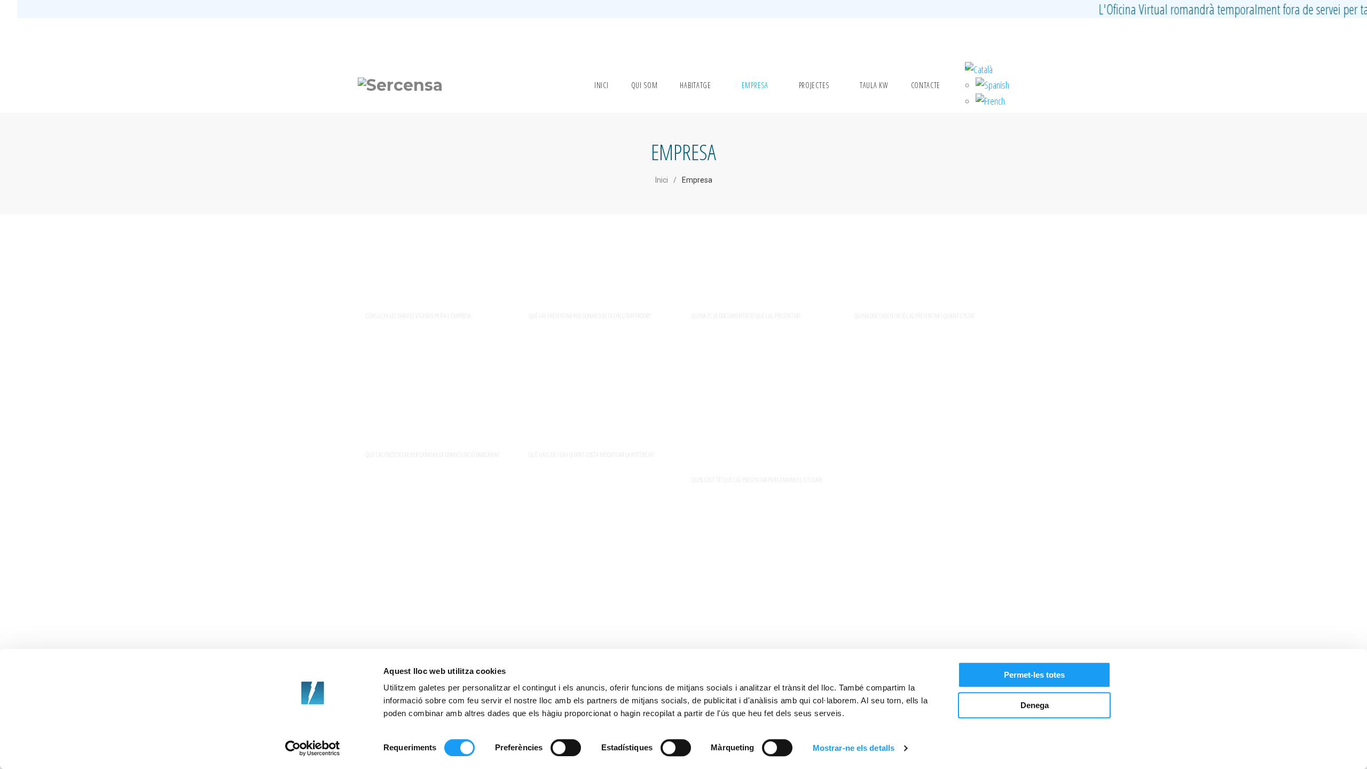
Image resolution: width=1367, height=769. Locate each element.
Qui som (644, 85)
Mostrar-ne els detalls (853, 747)
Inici (601, 85)
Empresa (755, 85)
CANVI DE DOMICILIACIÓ (426, 417)
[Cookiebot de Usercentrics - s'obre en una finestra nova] (312, 748)
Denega (1034, 705)
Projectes (814, 85)
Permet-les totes (1034, 674)
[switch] (566, 747)
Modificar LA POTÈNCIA (589, 417)
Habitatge (695, 85)
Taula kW (874, 85)
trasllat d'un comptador (918, 278)
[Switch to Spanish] (992, 85)
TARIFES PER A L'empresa (424, 278)
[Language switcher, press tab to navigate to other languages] (979, 69)
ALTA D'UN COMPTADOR (584, 278)
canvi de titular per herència (743, 429)
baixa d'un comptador (747, 278)
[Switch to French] (990, 101)
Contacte (926, 85)
